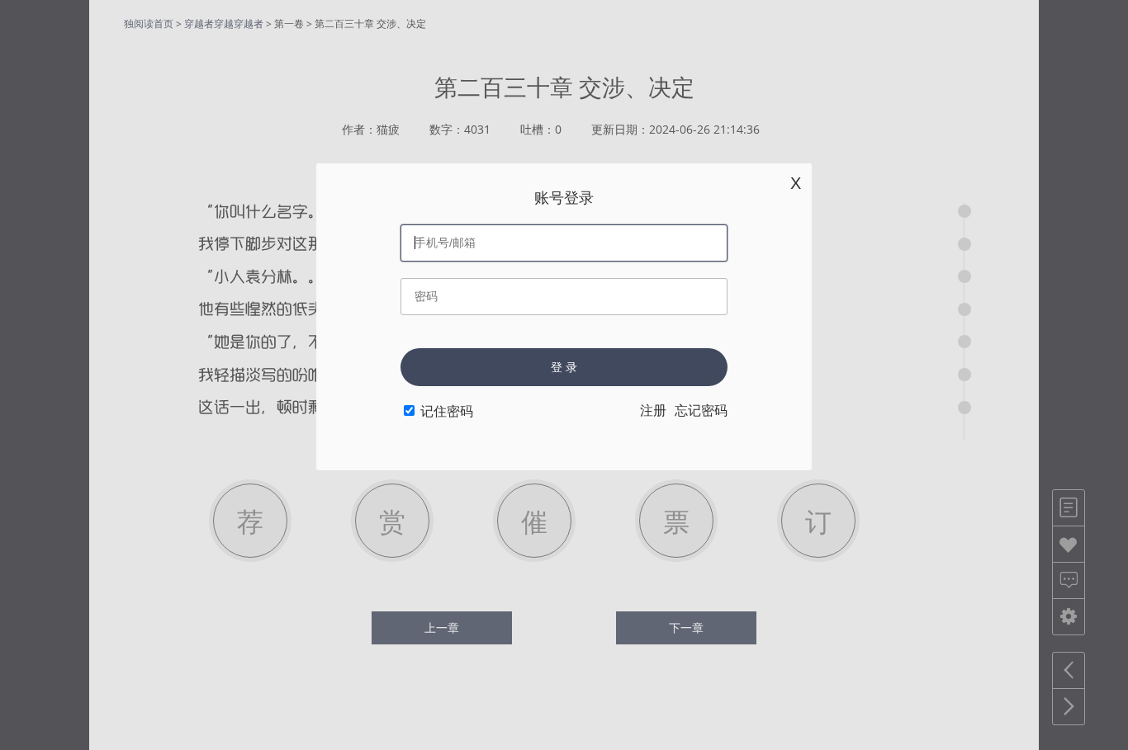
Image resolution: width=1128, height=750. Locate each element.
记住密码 (446, 411)
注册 (653, 410)
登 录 (564, 367)
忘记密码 (701, 410)
